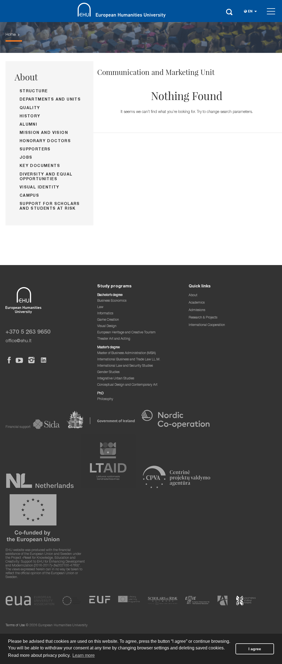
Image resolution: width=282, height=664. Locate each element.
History (30, 116)
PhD (100, 393)
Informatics (105, 313)
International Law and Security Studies (125, 366)
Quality (30, 108)
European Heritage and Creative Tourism (126, 332)
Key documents (40, 166)
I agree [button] (254, 649)
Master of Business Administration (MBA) (126, 353)
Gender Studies (108, 372)
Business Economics (111, 301)
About (26, 77)
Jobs (26, 158)
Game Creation (108, 320)
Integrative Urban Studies (115, 378)
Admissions (197, 310)
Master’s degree (108, 347)
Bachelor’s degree (110, 295)
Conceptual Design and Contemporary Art (127, 385)
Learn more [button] (83, 655)
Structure (34, 91)
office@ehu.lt (18, 341)
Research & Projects (203, 318)
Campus (29, 196)
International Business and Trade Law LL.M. (128, 359)
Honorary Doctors (45, 141)
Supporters (35, 150)
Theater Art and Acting (113, 339)
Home (11, 35)
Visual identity (39, 188)
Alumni (28, 125)
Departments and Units (50, 100)
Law (100, 307)
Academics (197, 303)
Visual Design (106, 326)
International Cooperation (207, 325)
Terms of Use (15, 625)
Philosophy (105, 399)
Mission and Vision (44, 133)
